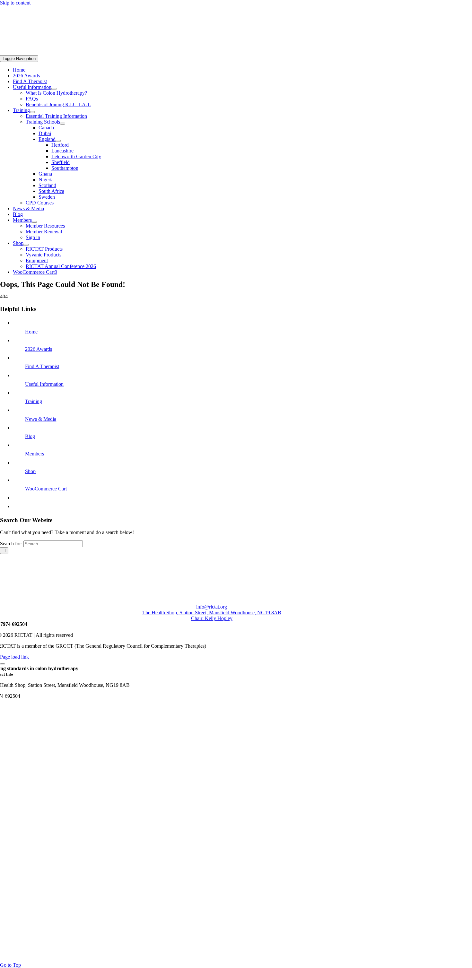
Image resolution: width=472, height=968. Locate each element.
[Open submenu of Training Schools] (62, 124)
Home (31, 331)
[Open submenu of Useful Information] (54, 89)
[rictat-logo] (96, 52)
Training (33, 401)
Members (34, 453)
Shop (30, 471)
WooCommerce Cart (46, 488)
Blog (30, 436)
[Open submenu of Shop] (26, 245)
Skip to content (15, 2)
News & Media (40, 419)
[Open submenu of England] (58, 141)
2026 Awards (38, 349)
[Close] (2, 664)
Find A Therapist (42, 366)
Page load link (14, 657)
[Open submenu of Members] (34, 222)
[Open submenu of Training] (32, 112)
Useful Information (44, 384)
